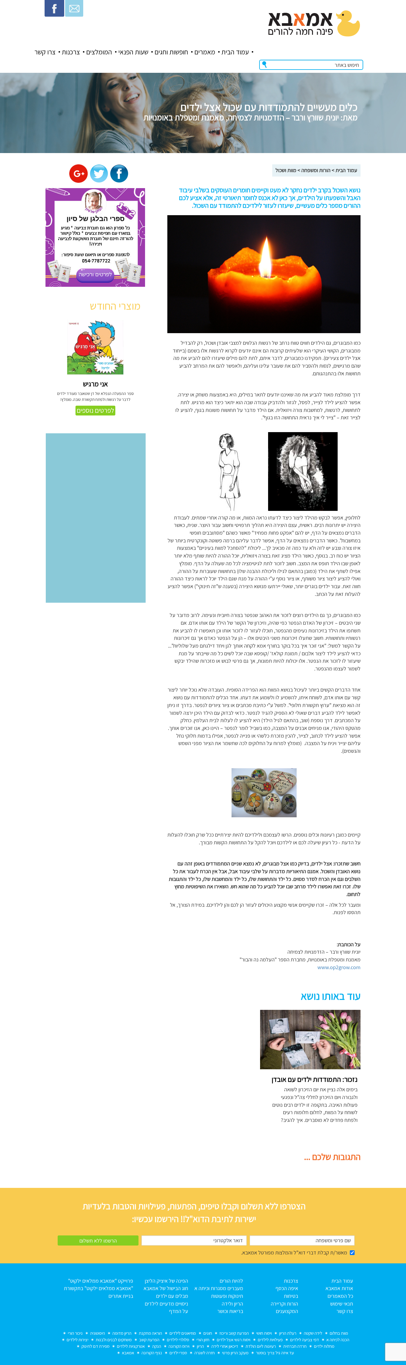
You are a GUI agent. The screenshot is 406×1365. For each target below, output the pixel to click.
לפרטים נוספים (95, 410)
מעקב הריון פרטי (235, 1352)
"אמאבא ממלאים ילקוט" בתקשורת (98, 1288)
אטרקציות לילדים (131, 1346)
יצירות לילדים (77, 1339)
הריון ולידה (232, 1303)
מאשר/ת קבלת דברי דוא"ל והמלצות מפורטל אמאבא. (294, 1252)
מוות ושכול (286, 170)
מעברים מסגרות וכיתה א (218, 1288)
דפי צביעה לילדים (304, 1339)
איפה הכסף (287, 1288)
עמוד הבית (235, 52)
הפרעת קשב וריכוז (234, 1333)
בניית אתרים (120, 1295)
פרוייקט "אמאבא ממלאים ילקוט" (100, 1280)
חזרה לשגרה (204, 1352)
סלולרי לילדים (178, 1339)
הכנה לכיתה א (337, 1339)
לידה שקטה (313, 1333)
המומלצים (99, 52)
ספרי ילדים (178, 1352)
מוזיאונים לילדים (182, 1333)
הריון (200, 1346)
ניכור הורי (75, 1333)
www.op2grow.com (339, 967)
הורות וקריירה (284, 1303)
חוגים (207, 1333)
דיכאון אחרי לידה (224, 1346)
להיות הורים (231, 1280)
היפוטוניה (97, 1333)
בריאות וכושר (230, 1311)
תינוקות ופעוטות (227, 1295)
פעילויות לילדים (270, 1339)
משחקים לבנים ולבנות (114, 1339)
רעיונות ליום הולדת (261, 1346)
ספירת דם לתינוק (95, 1346)
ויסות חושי (264, 1333)
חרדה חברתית (294, 1346)
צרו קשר (45, 52)
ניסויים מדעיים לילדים (166, 1303)
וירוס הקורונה (179, 1346)
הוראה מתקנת (150, 1333)
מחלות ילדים (324, 1346)
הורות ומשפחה (316, 170)
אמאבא (128, 1352)
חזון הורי (202, 1339)
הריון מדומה (121, 1333)
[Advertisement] (201, 1051)
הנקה (156, 1346)
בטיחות (291, 1295)
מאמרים (204, 52)
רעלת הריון (287, 1333)
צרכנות (71, 52)
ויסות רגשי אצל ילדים (233, 1339)
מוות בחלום (339, 1333)
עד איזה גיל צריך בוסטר (275, 1352)
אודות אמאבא (339, 1288)
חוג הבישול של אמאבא (166, 1288)
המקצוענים (287, 1311)
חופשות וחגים (171, 52)
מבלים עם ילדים (172, 1295)
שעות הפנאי (133, 52)
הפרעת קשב (149, 1339)
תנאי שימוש (341, 1303)
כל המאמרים (340, 1295)
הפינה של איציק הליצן (166, 1280)
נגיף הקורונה (151, 1352)
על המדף (178, 1311)
